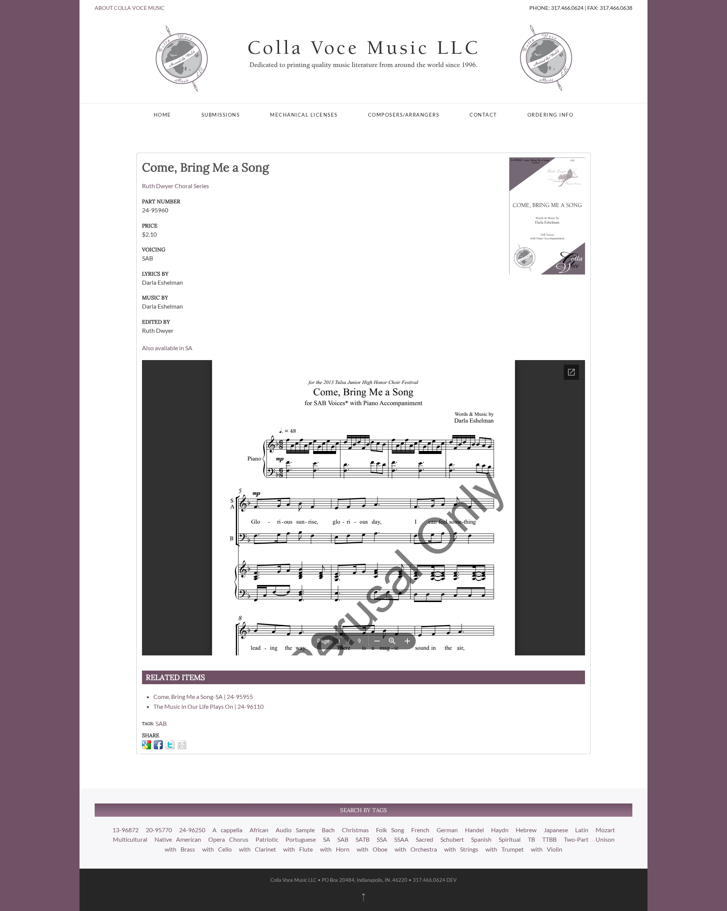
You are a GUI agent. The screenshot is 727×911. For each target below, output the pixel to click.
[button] (363, 897)
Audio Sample (295, 829)
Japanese (556, 829)
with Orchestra (416, 849)
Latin (581, 829)
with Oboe (372, 849)
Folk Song (390, 829)
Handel (474, 829)
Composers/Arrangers (404, 115)
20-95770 (159, 829)
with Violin (546, 849)
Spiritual (510, 839)
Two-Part (576, 839)
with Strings (461, 849)
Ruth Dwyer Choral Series (175, 185)
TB (531, 839)
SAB (161, 723)
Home (162, 115)
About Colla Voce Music (130, 8)
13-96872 (125, 829)
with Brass (180, 849)
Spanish (481, 839)
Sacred (424, 839)
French (420, 829)
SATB (363, 839)
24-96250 (192, 829)
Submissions (220, 115)
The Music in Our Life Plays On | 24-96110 (208, 706)
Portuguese (300, 839)
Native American (177, 839)
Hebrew (526, 829)
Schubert (452, 839)
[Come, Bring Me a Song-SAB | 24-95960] (547, 215)
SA (326, 839)
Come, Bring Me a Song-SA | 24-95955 (203, 696)
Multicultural (130, 839)
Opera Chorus (228, 839)
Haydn (500, 829)
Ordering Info (550, 115)
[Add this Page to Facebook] (158, 744)
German (447, 829)
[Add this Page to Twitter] (170, 744)
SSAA (401, 839)
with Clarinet (257, 849)
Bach (328, 829)
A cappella (227, 829)
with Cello (217, 849)
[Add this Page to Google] (146, 744)
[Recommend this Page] (181, 744)
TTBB (549, 839)
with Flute (298, 849)
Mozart (605, 829)
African (259, 829)
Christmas (355, 829)
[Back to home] (363, 57)
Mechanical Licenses (304, 115)
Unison (605, 839)
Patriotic (267, 839)
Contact (483, 115)
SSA (382, 839)
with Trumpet (504, 849)
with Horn (334, 849)
